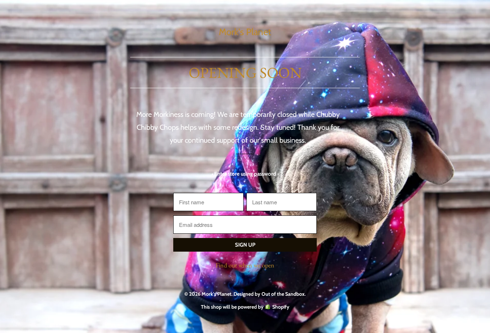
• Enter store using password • (245, 174)
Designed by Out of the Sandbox (269, 294)
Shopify (280, 307)
